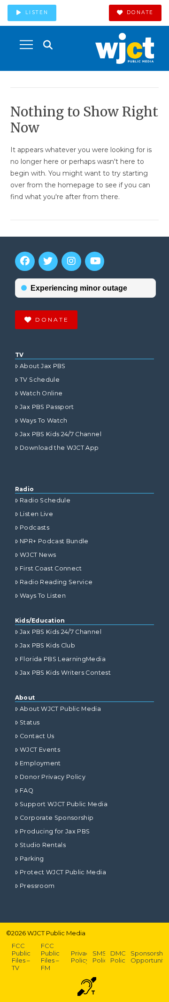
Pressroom (37, 885)
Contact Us (37, 736)
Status (29, 722)
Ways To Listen (43, 595)
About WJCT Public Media (60, 708)
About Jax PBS (43, 366)
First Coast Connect (51, 568)
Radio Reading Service (56, 582)
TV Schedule (40, 379)
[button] (26, 44)
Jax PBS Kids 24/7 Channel (60, 434)
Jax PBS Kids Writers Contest (65, 672)
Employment (40, 763)
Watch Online (41, 393)
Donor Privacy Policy (52, 776)
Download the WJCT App (59, 447)
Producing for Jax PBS (55, 831)
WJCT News (38, 554)
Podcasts (34, 527)
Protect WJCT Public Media (63, 872)
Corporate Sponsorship (56, 817)
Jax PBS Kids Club (47, 645)
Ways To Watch (44, 420)
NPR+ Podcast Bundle (54, 541)
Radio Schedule (45, 500)
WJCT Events (40, 749)
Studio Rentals (43, 844)
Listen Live (36, 513)
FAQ (26, 790)
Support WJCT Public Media (64, 804)
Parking (32, 858)
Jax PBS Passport (47, 406)
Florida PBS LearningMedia (63, 659)
